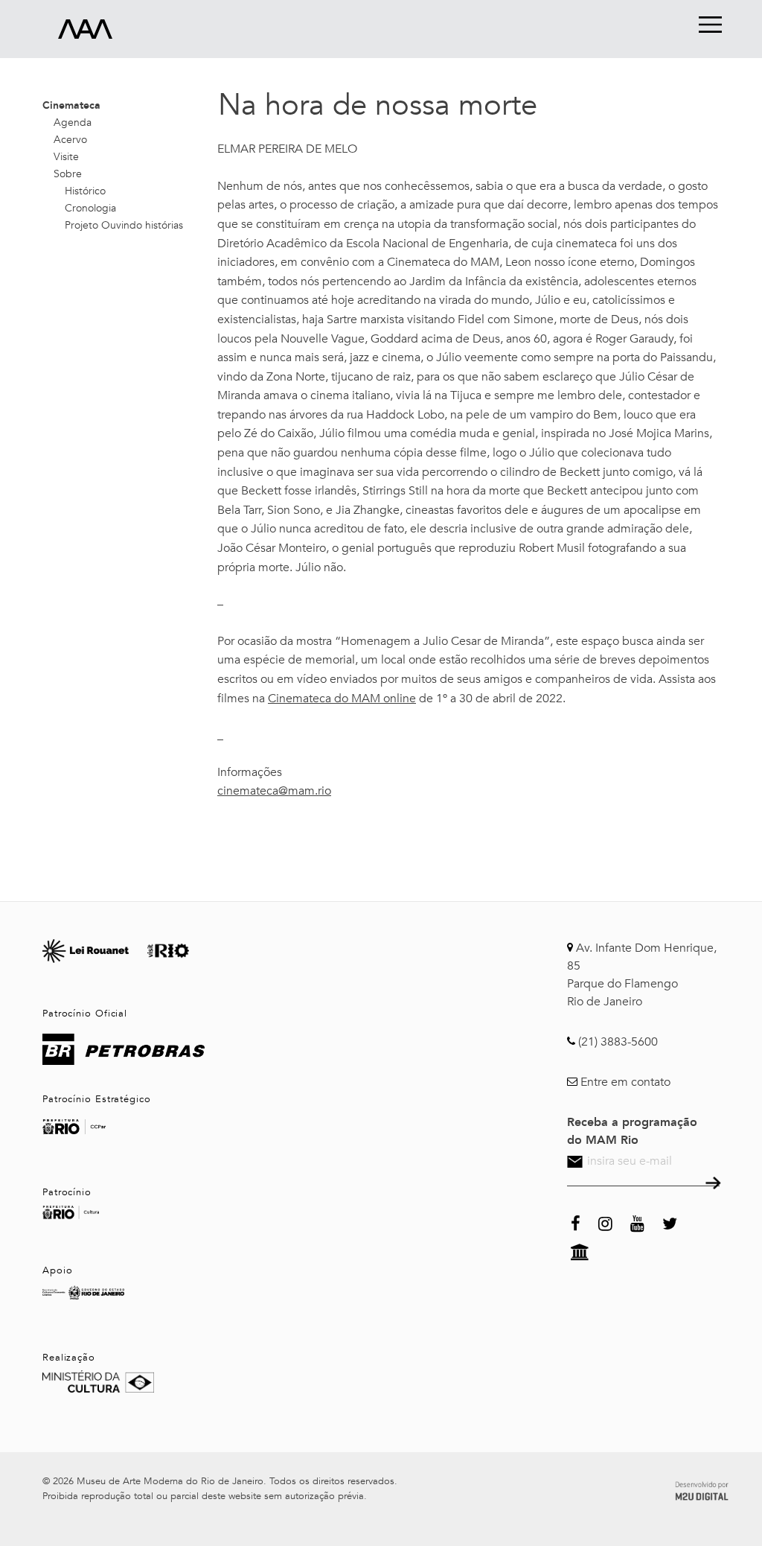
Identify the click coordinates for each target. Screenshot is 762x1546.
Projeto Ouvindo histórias (124, 225)
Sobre (68, 174)
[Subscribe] (712, 1185)
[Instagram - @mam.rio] (605, 1222)
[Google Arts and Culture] (580, 1250)
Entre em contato (625, 1082)
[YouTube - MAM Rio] (637, 1222)
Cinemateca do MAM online (342, 698)
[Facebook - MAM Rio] (575, 1222)
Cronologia (90, 208)
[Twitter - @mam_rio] (670, 1222)
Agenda (73, 122)
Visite (66, 157)
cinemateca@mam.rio (274, 791)
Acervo (70, 140)
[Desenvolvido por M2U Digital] (702, 1488)
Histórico (85, 191)
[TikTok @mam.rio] (695, 1222)
